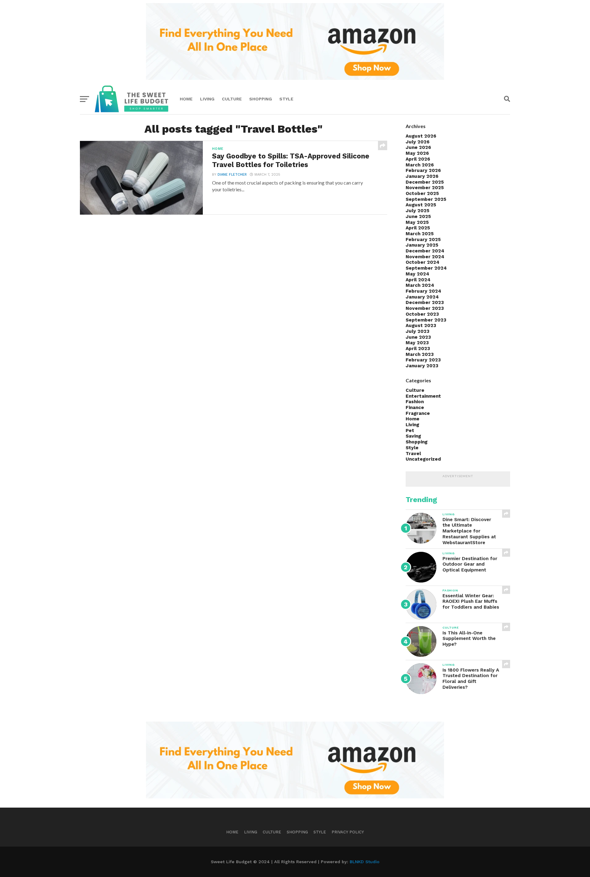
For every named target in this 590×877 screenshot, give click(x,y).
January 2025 (422, 245)
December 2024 (425, 251)
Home (186, 98)
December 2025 (425, 182)
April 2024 (418, 280)
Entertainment (423, 396)
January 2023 (422, 365)
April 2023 (418, 348)
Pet (410, 430)
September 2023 (426, 320)
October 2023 (422, 314)
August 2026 (421, 136)
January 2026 (422, 176)
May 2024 (417, 274)
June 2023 (418, 337)
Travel (413, 453)
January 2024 (422, 297)
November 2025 (425, 187)
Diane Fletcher (232, 175)
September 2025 (426, 199)
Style (286, 98)
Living (207, 98)
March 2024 (420, 285)
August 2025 (421, 205)
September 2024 (426, 268)
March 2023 (420, 354)
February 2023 (423, 360)
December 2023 (425, 302)
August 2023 (421, 325)
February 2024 (423, 291)
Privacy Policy (348, 832)
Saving (413, 436)
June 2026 (418, 147)
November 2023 (425, 308)
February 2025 (423, 239)
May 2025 (417, 222)
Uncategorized (423, 459)
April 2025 (418, 228)
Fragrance (418, 413)
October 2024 (422, 262)
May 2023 (417, 342)
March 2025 (420, 233)
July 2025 (417, 210)
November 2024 (425, 256)
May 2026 (417, 153)
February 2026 (423, 170)
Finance (415, 407)
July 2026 (418, 142)
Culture (232, 98)
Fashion (415, 401)
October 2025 (422, 193)
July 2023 (417, 331)
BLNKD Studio (365, 861)
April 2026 (418, 159)
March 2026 (420, 165)
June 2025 (418, 216)
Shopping (260, 98)
